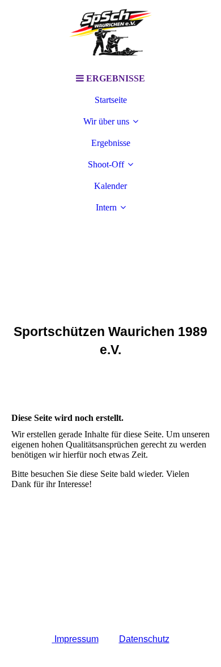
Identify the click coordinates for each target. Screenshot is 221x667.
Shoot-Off (106, 164)
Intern (106, 207)
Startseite (111, 100)
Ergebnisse (110, 143)
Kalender (110, 186)
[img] (110, 34)
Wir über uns (106, 121)
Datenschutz (144, 639)
